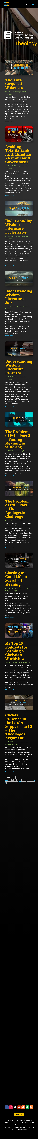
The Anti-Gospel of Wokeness (14, 83)
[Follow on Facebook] (7, 1107)
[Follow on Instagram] (11, 1107)
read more (9, 121)
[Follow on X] (15, 1107)
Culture (26, 92)
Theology (8, 94)
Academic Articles (21, 742)
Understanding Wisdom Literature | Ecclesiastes (18, 226)
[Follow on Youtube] (19, 1107)
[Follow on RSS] (31, 1107)
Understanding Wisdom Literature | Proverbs (18, 367)
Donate (18, 1114)
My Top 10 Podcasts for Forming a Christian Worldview (16, 651)
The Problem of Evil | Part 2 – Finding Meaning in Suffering (18, 439)
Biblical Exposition (21, 236)
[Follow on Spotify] (27, 1107)
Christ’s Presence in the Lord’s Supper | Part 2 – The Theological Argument (18, 726)
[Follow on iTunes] (23, 1107)
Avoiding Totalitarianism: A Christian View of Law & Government (18, 154)
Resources (18, 663)
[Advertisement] (19, 861)
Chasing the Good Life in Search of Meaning (16, 578)
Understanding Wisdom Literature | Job (18, 296)
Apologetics (19, 92)
